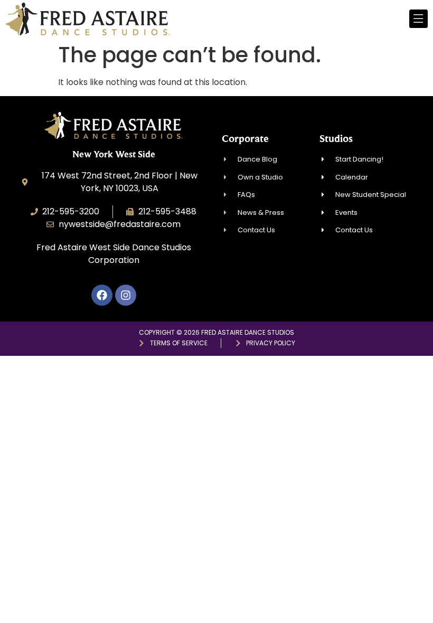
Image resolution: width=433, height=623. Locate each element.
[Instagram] (125, 295)
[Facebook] (101, 295)
